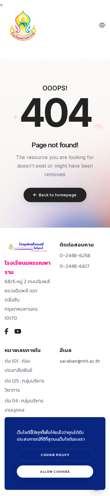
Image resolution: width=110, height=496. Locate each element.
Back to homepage (58, 194)
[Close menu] (97, 413)
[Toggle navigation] (102, 25)
